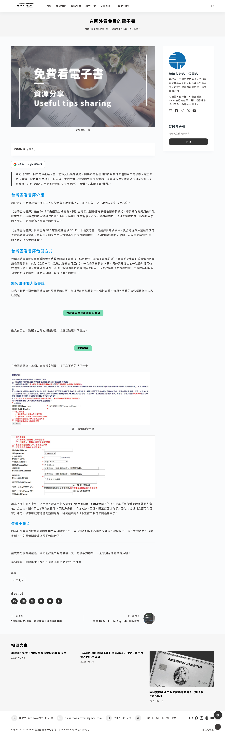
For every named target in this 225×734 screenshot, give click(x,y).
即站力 (85, 729)
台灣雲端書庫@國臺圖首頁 (83, 313)
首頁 (49, 5)
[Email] (170, 110)
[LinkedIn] (23, 601)
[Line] (41, 601)
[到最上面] (218, 727)
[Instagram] (182, 110)
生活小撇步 (134, 29)
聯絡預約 (123, 5)
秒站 (77, 729)
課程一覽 (90, 5)
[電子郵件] (50, 601)
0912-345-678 (122, 718)
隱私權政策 (208, 729)
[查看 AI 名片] (218, 715)
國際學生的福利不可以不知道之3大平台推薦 (53, 562)
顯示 (31, 149)
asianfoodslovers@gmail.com (83, 718)
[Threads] (32, 601)
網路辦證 (83, 348)
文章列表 (105, 5)
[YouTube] (194, 110)
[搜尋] (212, 6)
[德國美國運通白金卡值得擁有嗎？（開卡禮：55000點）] (182, 669)
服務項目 (76, 5)
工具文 (18, 580)
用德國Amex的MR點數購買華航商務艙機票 (38, 653)
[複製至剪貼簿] (59, 601)
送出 (188, 141)
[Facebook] (14, 601)
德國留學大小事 (119, 29)
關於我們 (61, 5)
